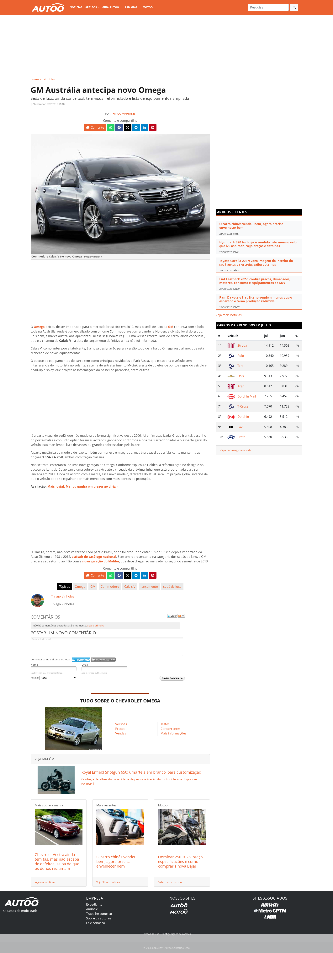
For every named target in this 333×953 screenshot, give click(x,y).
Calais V (129, 586)
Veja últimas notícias (108, 882)
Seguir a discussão (181, 616)
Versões (121, 724)
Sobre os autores (98, 918)
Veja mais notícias (45, 882)
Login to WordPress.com (103, 660)
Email (85, 664)
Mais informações (173, 733)
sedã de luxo (172, 586)
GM (92, 586)
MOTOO (148, 7)
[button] (95, 127)
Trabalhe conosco (99, 914)
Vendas (120, 733)
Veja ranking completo (236, 450)
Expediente (94, 904)
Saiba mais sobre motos (171, 882)
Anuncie (92, 909)
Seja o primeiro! (96, 625)
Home (36, 79)
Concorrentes (171, 729)
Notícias (76, 7)
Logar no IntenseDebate (81, 660)
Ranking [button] (131, 7)
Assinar (35, 678)
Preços (120, 729)
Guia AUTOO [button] (111, 7)
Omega (80, 586)
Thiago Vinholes (123, 113)
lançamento (149, 586)
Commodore (110, 586)
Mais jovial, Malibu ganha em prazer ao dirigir (82, 486)
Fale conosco (95, 923)
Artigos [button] (91, 7)
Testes (165, 724)
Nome (34, 664)
